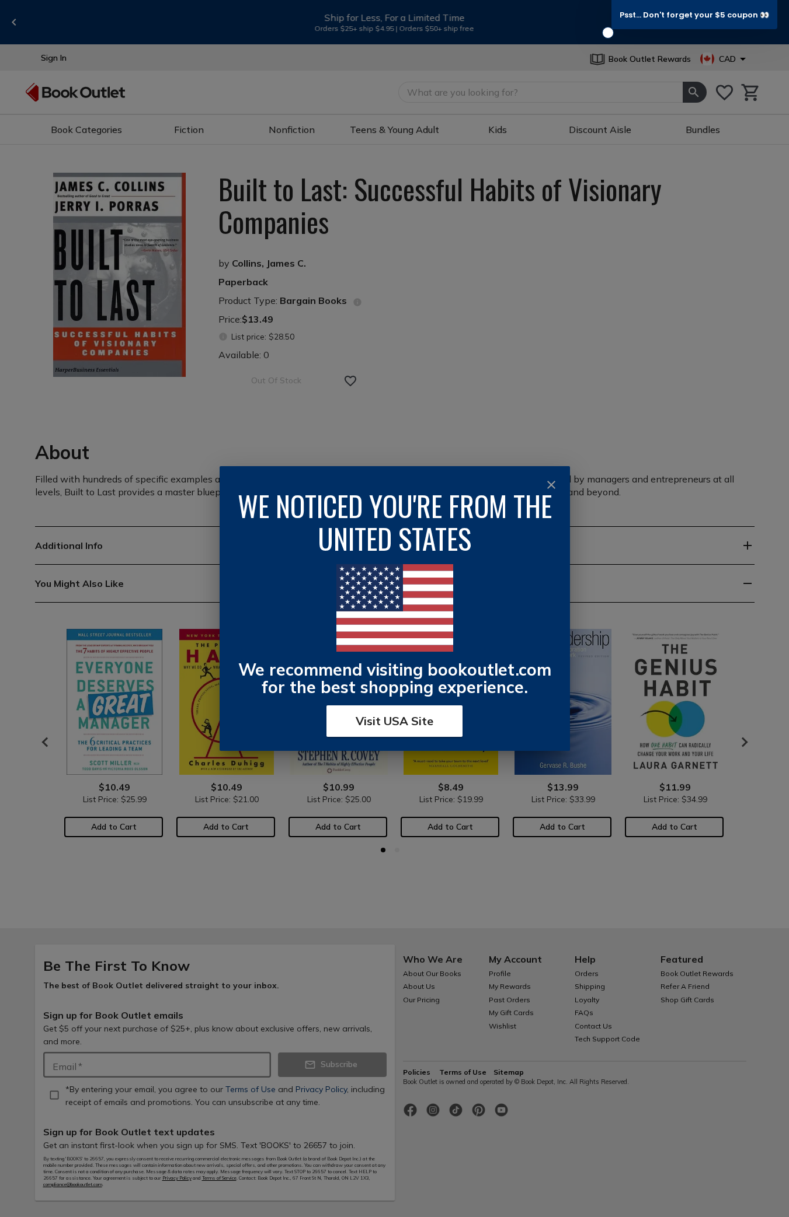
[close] (551, 485)
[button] (694, 14)
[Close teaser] (608, 33)
